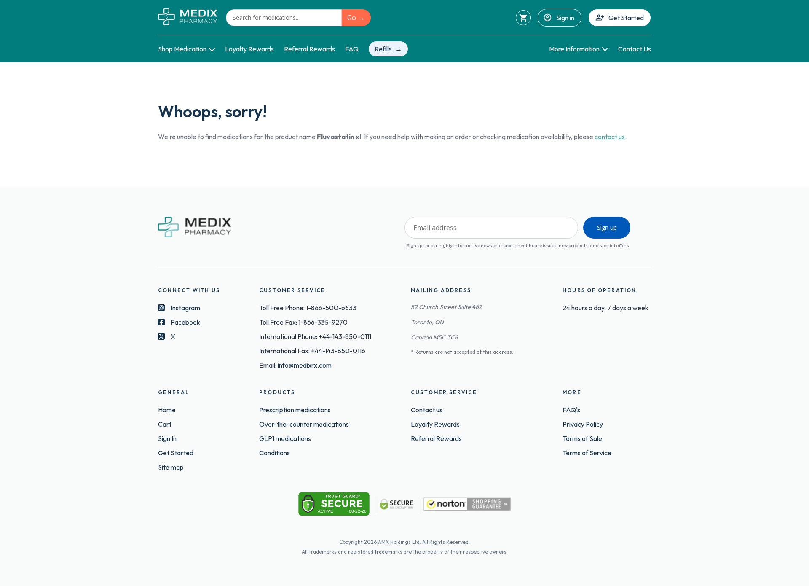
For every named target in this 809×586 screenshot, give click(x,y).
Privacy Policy (583, 424)
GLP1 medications (285, 438)
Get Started (626, 17)
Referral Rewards (309, 49)
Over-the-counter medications (304, 424)
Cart (164, 424)
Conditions (274, 453)
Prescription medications (295, 410)
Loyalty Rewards (249, 49)
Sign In (167, 438)
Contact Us (634, 49)
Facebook (185, 322)
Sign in (565, 17)
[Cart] (523, 17)
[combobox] (284, 17)
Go (351, 17)
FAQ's (571, 410)
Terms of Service (587, 453)
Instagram (185, 308)
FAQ (352, 49)
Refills (383, 49)
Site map (171, 467)
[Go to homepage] (187, 17)
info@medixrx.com (305, 365)
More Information (574, 49)
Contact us (426, 410)
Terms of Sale (582, 438)
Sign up (607, 227)
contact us (610, 136)
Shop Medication (182, 49)
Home (167, 410)
